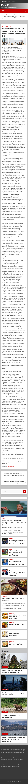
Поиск (24, 491)
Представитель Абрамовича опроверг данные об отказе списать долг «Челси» (14, 522)
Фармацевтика (6, 26)
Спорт (3, 518)
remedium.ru (11, 466)
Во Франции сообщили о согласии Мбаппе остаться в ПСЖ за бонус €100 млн (17, 543)
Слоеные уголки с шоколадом (15, 634)
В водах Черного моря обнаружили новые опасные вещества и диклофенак (13, 739)
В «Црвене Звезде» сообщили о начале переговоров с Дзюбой (16, 563)
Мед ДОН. (6, 5)
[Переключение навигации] (3, 11)
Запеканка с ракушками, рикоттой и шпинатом (16, 643)
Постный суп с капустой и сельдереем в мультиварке (17, 616)
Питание (4, 596)
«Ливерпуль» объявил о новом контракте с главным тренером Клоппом (13, 482)
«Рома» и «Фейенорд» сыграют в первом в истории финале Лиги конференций (16, 553)
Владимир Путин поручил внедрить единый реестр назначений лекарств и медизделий (14, 475)
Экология (5, 651)
